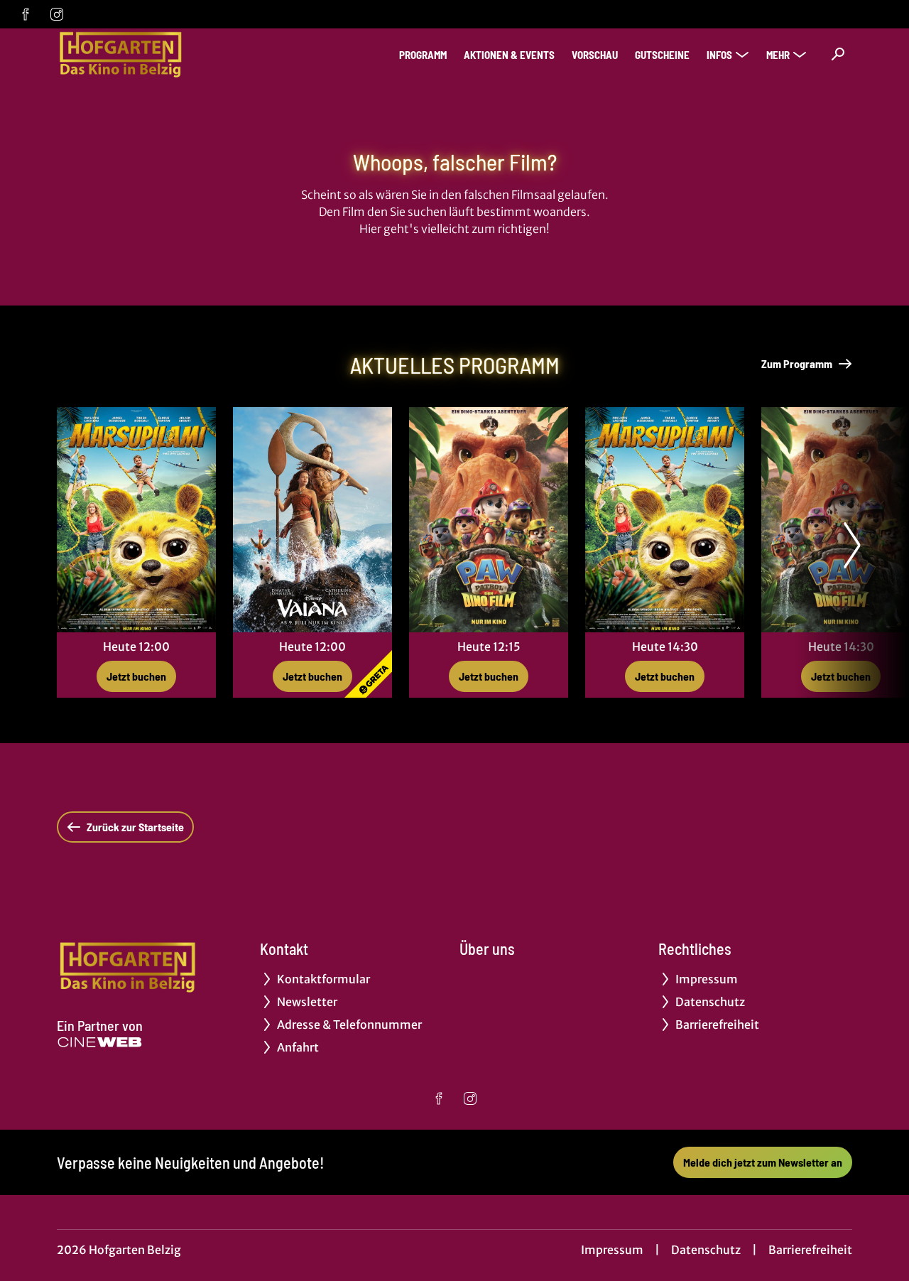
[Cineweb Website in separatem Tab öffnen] (100, 1042)
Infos (719, 54)
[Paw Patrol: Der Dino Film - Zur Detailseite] (488, 519)
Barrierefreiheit (810, 1250)
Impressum (612, 1250)
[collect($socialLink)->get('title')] (25, 14)
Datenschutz (706, 1250)
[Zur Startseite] (156, 54)
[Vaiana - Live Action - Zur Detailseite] (312, 519)
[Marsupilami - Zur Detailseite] (136, 519)
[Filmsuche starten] (838, 54)
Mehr (778, 54)
